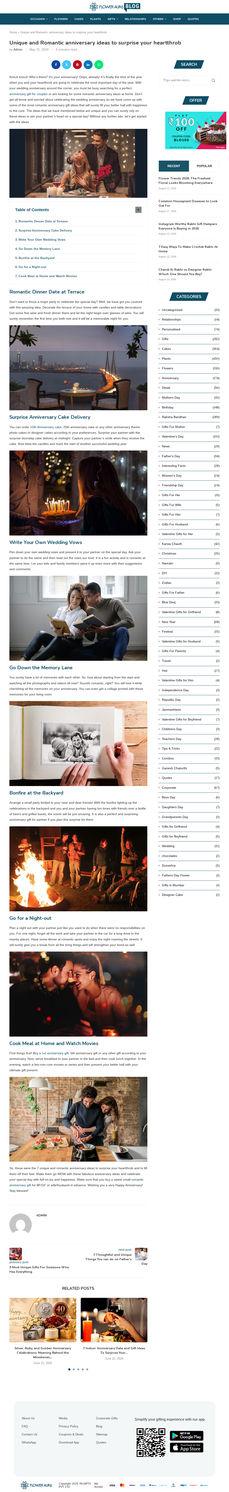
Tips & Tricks (191, 748)
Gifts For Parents (191, 651)
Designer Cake (191, 895)
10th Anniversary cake (45, 427)
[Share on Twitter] (66, 64)
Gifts (111, 19)
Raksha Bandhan (191, 417)
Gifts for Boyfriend (191, 836)
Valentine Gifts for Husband (191, 641)
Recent (174, 166)
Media (63, 1418)
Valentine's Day (191, 436)
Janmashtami (191, 710)
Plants (95, 19)
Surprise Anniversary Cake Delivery (45, 230)
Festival (191, 631)
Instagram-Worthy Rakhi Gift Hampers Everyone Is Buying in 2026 (188, 226)
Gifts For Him (191, 514)
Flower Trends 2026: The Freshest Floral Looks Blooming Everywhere (185, 180)
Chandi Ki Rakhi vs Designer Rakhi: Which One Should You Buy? (185, 272)
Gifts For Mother (191, 427)
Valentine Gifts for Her (191, 534)
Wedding (191, 846)
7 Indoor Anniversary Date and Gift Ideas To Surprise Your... (114, 1350)
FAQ (25, 1426)
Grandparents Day (191, 817)
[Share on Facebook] (55, 64)
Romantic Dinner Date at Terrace (43, 221)
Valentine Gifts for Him (191, 680)
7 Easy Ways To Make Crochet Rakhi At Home (188, 249)
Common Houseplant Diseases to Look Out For (188, 203)
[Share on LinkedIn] (88, 64)
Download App (69, 1442)
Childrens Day (191, 729)
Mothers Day (191, 397)
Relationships (135, 19)
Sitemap (102, 1434)
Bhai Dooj (191, 602)
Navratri (191, 563)
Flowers (61, 19)
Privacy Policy (68, 1426)
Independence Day (191, 690)
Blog (99, 1426)
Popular (204, 166)
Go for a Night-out (32, 267)
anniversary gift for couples (28, 94)
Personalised (191, 329)
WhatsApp (29, 1442)
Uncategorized (191, 310)
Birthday (191, 407)
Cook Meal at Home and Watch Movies (48, 276)
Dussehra (191, 865)
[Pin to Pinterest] (77, 64)
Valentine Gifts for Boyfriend (191, 719)
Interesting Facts (191, 466)
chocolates (191, 856)
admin (17, 49)
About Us (28, 1418)
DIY (191, 573)
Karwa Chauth (191, 544)
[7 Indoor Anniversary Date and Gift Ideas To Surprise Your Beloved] (114, 1320)
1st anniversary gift (55, 1053)
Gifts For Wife (191, 505)
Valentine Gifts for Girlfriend (191, 612)
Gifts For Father (191, 593)
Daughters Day (191, 807)
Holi (191, 671)
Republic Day (191, 700)
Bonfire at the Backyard (37, 258)
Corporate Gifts (107, 1418)
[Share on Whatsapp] (98, 64)
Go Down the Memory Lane (39, 249)
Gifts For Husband (191, 524)
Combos (191, 758)
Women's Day (191, 476)
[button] (15, 1334)
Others (158, 19)
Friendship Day (191, 485)
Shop (177, 19)
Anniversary (191, 378)
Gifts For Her (191, 495)
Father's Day (191, 456)
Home (13, 32)
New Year (191, 622)
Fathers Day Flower (191, 875)
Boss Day (191, 797)
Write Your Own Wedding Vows (42, 239)
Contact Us (29, 1434)
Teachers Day (191, 739)
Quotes (193, 19)
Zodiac (191, 583)
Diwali (191, 388)
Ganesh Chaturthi (191, 768)
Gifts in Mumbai (191, 885)
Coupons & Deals (71, 1434)
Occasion (37, 19)
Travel (191, 661)
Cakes (78, 19)
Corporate (191, 788)
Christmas (191, 553)
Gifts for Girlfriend (191, 827)
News (191, 446)
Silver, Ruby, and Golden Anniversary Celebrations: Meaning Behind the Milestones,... (43, 1352)
